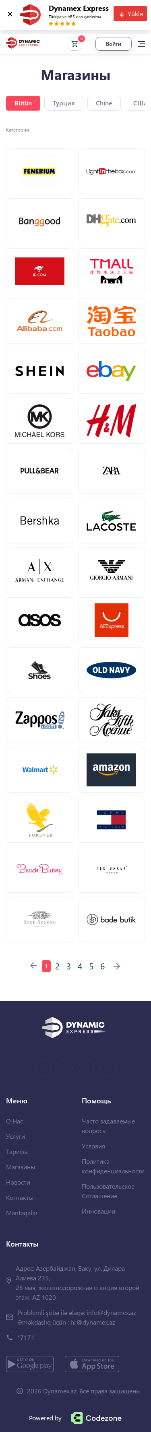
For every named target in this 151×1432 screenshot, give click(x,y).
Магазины (20, 1166)
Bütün (23, 103)
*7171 (26, 1337)
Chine (104, 103)
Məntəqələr (22, 1212)
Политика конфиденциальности (113, 1166)
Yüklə (135, 13)
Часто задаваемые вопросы (108, 1126)
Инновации (98, 1211)
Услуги (15, 1136)
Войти (113, 43)
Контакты (19, 1197)
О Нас (14, 1121)
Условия (93, 1146)
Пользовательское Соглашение (108, 1191)
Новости (18, 1182)
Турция (64, 103)
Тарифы (17, 1151)
